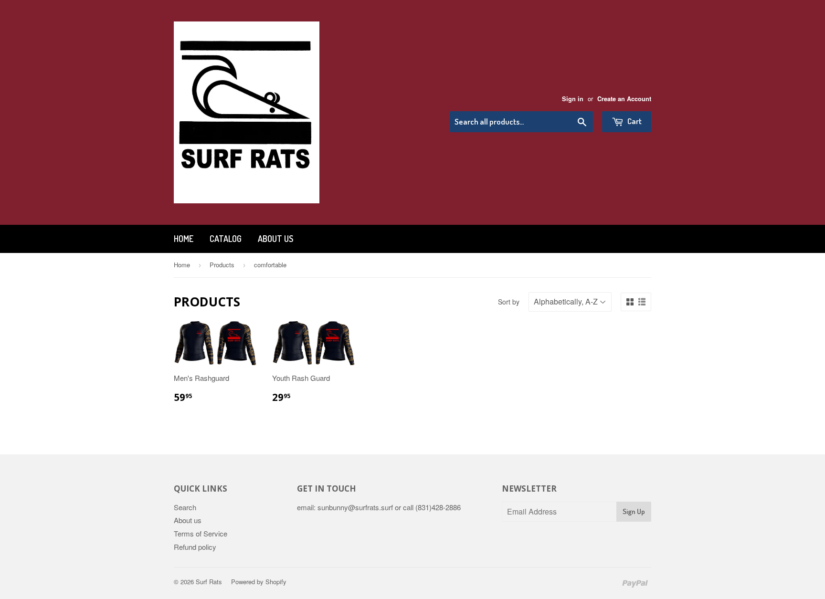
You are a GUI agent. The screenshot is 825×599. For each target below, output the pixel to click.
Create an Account (624, 99)
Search (185, 507)
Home (183, 238)
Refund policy (195, 547)
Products (222, 264)
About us (275, 238)
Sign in (572, 99)
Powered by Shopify (258, 581)
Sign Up (634, 511)
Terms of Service (200, 533)
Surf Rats (209, 581)
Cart (634, 121)
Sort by (508, 301)
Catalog (226, 238)
